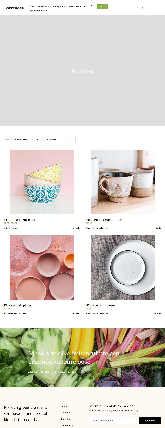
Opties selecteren (12, 228)
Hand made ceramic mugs (104, 220)
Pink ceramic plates (17, 305)
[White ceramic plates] (123, 267)
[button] (92, 6)
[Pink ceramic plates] (42, 267)
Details (77, 228)
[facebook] (137, 8)
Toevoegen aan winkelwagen (97, 228)
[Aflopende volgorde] (37, 139)
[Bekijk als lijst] (72, 139)
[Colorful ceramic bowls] (42, 182)
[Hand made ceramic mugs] (123, 182)
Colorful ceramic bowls (20, 220)
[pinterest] (146, 8)
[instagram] (142, 8)
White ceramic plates (100, 305)
